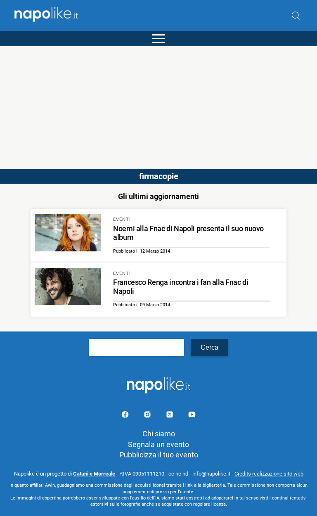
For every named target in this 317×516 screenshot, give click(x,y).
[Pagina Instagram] (148, 416)
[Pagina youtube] (192, 416)
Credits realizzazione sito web (268, 474)
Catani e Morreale (94, 474)
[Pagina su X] (170, 416)
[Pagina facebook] (126, 416)
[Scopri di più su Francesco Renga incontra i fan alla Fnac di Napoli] (68, 288)
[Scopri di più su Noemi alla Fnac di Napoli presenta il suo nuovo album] (68, 234)
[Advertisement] (158, 104)
